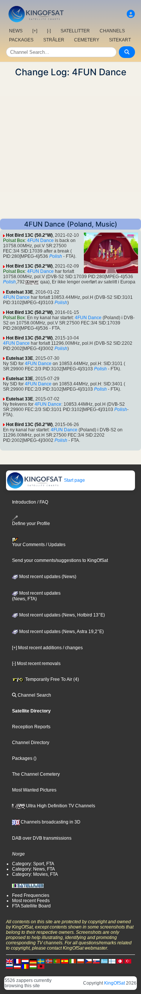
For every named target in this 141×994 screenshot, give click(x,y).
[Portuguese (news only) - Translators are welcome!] (56, 961)
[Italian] (72, 961)
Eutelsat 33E (19, 292)
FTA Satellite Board (31, 906)
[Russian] (9, 966)
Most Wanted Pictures (34, 790)
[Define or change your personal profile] (131, 14)
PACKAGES (21, 40)
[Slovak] (96, 961)
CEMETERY (86, 40)
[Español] (64, 961)
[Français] (17, 961)
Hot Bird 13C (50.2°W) (29, 235)
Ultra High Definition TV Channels (60, 805)
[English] (9, 961)
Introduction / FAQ (30, 502)
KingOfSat (114, 983)
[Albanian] (41, 966)
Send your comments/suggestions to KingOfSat (60, 560)
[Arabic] (120, 961)
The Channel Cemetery (36, 774)
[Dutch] (25, 961)
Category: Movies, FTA (35, 874)
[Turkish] (127, 961)
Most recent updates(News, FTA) (36, 596)
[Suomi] (112, 961)
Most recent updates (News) (47, 576)
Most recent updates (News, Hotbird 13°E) (61, 615)
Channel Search (34, 695)
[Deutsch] (33, 961)
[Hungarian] (33, 966)
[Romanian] (25, 966)
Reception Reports (31, 726)
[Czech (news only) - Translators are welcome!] (88, 961)
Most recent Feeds (31, 900)
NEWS (16, 30)
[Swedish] (41, 961)
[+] (34, 30)
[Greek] (104, 961)
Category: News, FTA (33, 869)
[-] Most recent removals (36, 663)
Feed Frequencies (30, 895)
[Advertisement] (70, 148)
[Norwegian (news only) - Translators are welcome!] (48, 961)
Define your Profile (31, 523)
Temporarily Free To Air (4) (51, 679)
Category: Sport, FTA (33, 863)
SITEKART (120, 40)
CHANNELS (112, 30)
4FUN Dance (40, 240)
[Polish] (80, 961)
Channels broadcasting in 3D (50, 822)
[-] (49, 30)
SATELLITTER (75, 30)
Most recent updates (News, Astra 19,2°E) (61, 631)
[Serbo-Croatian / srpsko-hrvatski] (17, 966)
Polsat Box (14, 240)
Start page (74, 480)
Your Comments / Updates (38, 544)
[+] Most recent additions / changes (47, 647)
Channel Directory (30, 742)
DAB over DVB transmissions (41, 838)
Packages (22, 758)
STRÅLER (53, 40)
